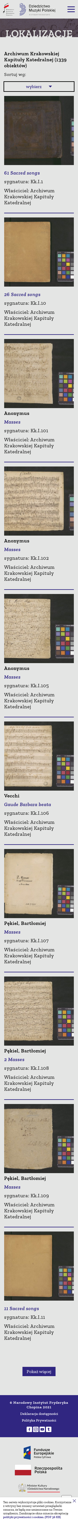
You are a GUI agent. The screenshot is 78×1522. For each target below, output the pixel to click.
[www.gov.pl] (39, 1488)
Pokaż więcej (39, 1371)
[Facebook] (29, 1429)
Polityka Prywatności (39, 1420)
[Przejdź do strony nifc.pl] (8, 9)
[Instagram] (35, 1429)
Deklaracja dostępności (39, 1413)
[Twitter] (48, 1429)
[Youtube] (42, 1429)
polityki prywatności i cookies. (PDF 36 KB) (32, 1517)
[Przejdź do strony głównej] (37, 9)
